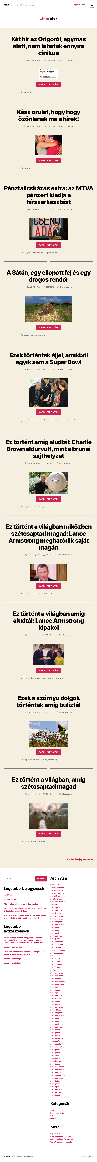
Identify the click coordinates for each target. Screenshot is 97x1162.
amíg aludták (28, 842)
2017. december (56, 942)
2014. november (57, 1038)
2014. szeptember (57, 1044)
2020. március (56, 899)
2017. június (55, 959)
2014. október (56, 1041)
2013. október (56, 1072)
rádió (56, 253)
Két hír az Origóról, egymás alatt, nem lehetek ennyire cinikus (48, 46)
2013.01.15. (50, 635)
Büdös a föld (17, 947)
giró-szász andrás (33, 253)
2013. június (55, 1084)
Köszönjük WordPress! (25, 1157)
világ (25, 422)
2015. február (55, 1030)
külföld (43, 594)
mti (53, 253)
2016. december (57, 973)
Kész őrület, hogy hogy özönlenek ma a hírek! (48, 115)
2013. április (55, 1087)
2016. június (55, 990)
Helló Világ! (8, 895)
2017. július (54, 956)
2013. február (55, 1092)
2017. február (55, 967)
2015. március (56, 1027)
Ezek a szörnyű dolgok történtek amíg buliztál (48, 701)
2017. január (55, 970)
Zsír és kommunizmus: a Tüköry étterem (27, 943)
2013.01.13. (50, 712)
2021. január (55, 885)
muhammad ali (64, 420)
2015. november (57, 1007)
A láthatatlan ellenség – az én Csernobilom (21, 904)
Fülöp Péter (37, 287)
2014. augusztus (57, 1047)
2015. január (55, 1033)
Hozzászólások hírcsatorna (61, 1139)
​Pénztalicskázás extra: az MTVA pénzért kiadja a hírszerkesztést (48, 195)
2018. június (55, 930)
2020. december (57, 888)
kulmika (7, 947)
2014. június (55, 1053)
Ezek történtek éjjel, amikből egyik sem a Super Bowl (48, 358)
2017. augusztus (57, 953)
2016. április (55, 993)
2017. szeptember (57, 950)
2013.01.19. (50, 555)
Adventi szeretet (11, 900)
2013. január (55, 1095)
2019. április (55, 907)
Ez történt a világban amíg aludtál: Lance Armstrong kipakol (48, 620)
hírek (29, 92)
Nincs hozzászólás (67, 60)
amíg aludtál (28, 420)
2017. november (56, 944)
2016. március (56, 996)
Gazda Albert (36, 60)
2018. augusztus (57, 925)
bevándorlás (37, 420)
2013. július (55, 1081)
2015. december (57, 1004)
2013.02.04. (50, 369)
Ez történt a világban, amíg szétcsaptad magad (48, 783)
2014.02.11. (50, 209)
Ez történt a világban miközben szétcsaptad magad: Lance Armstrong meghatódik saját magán (48, 537)
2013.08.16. (50, 287)
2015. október (56, 1010)
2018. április (55, 933)
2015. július (55, 1018)
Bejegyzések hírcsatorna (60, 1136)
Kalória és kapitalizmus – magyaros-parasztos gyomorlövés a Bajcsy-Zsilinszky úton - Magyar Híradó (23, 940)
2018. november (57, 919)
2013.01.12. (50, 794)
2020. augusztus (57, 893)
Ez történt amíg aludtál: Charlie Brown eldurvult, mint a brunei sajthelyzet (49, 448)
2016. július (54, 987)
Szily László (37, 209)
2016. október (56, 979)
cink (25, 92)
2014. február (55, 1061)
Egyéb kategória (57, 1113)
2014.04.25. (51, 60)
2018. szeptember (57, 922)
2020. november (57, 890)
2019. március (56, 910)
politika (56, 678)
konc (6, 5)
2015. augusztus (57, 1016)
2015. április (55, 1024)
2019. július (54, 905)
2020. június (55, 896)
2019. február (55, 913)
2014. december (57, 1035)
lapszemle (41, 335)
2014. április (55, 1055)
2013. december (57, 1067)
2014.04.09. (51, 126)
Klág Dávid (36, 369)
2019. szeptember (57, 902)
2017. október (55, 947)
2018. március (56, 936)
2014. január (55, 1064)
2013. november (57, 1070)
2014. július (55, 1050)
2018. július (55, 927)
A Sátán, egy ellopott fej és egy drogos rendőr (48, 276)
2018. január (55, 939)
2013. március (56, 1090)
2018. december (57, 916)
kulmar (53, 1119)
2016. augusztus (57, 984)
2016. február (55, 999)
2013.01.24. (50, 463)
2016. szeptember (57, 981)
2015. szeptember (57, 1013)
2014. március (56, 1058)
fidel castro (50, 420)
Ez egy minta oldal (78, 5)
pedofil (72, 420)
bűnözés (36, 760)
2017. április (55, 962)
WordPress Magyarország (61, 1142)
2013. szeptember (57, 1075)
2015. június (55, 1021)
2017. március (56, 964)
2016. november (57, 976)
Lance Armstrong (52, 594)
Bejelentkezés (56, 1134)
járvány (50, 760)
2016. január (55, 1001)
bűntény (26, 335)
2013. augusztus (57, 1078)
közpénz (48, 253)
